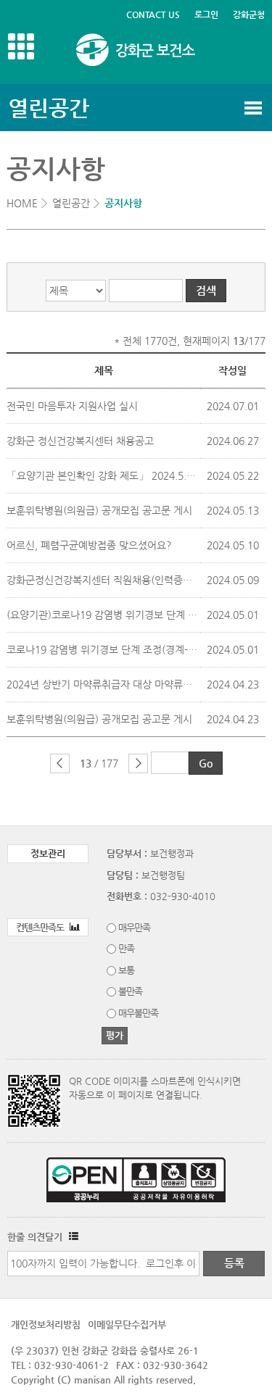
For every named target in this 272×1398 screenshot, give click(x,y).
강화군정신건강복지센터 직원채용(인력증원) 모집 (112, 580)
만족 (126, 948)
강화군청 (249, 14)
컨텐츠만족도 (41, 927)
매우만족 (134, 927)
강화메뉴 (21, 46)
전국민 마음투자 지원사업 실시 (72, 406)
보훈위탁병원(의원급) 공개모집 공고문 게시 (99, 510)
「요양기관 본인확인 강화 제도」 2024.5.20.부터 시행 (124, 475)
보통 (126, 970)
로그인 (206, 14)
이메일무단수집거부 (127, 1324)
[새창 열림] (71, 1236)
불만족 (130, 991)
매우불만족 (138, 1012)
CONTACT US (153, 14)
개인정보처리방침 (46, 1324)
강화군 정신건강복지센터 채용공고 (80, 440)
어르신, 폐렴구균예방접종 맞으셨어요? (89, 545)
